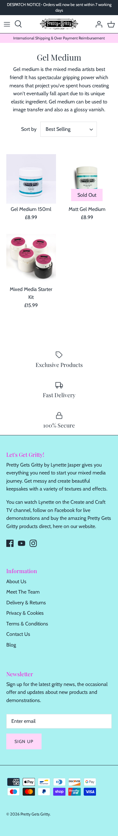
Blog (11, 645)
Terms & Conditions (27, 624)
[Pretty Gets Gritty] (59, 24)
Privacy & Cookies (25, 613)
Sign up (23, 741)
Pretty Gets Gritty (35, 814)
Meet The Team (23, 592)
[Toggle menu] (7, 24)
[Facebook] (10, 543)
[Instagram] (33, 543)
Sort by (29, 129)
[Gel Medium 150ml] (31, 179)
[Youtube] (21, 543)
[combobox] (68, 129)
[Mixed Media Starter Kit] (31, 259)
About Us (16, 581)
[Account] (97, 24)
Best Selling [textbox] (58, 129)
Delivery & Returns (26, 603)
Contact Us (18, 634)
